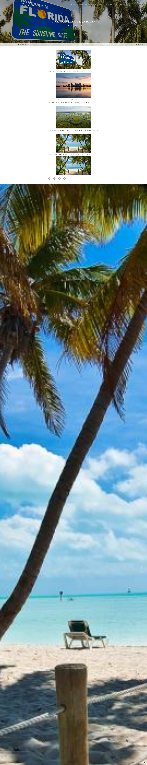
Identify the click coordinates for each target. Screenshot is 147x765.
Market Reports (103, 4)
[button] (140, 44)
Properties (80, 4)
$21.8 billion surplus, (73, 99)
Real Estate (95, 4)
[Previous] (4, 567)
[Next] (142, 567)
